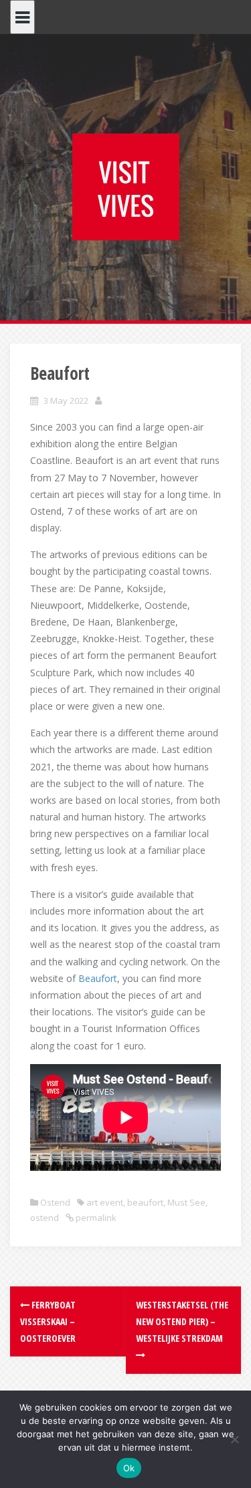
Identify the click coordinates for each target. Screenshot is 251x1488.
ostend (44, 1218)
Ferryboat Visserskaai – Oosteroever (48, 1321)
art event (104, 1202)
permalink (95, 1218)
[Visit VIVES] (125, 186)
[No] (234, 1439)
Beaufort (97, 978)
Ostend (55, 1202)
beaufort (145, 1202)
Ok (129, 1468)
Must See (186, 1202)
